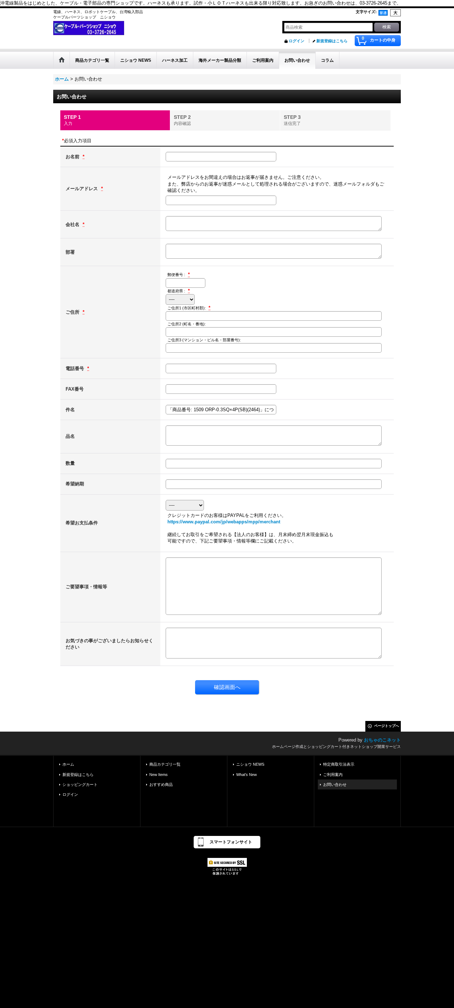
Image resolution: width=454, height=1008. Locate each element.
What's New (246, 774)
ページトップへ (386, 726)
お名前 (73, 156)
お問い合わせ (335, 784)
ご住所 (73, 312)
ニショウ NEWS (250, 764)
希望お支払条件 (82, 522)
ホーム (68, 764)
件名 (70, 409)
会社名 (73, 224)
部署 (70, 252)
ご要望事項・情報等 (86, 586)
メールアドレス (82, 188)
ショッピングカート (80, 784)
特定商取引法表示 (338, 764)
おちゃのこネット (382, 740)
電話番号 (75, 368)
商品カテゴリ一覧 (165, 764)
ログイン (296, 41)
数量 (70, 463)
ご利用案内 (333, 774)
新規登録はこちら (332, 41)
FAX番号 (75, 389)
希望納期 (75, 483)
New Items (158, 774)
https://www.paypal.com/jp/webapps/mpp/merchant (223, 521)
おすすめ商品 (161, 784)
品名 (70, 436)
